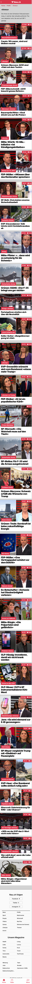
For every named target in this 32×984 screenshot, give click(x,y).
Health (4, 941)
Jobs (4, 965)
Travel (18, 950)
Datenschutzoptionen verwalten (9, 971)
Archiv (4, 930)
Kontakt (19, 965)
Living (18, 941)
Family (4, 947)
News (4, 912)
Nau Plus (19, 921)
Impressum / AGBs (22, 968)
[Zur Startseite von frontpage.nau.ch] (16, 2)
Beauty (4, 957)
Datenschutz (6, 968)
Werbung (5, 962)
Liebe (4, 944)
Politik (9, 5)
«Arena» (15, 5)
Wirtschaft (20, 918)
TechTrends (20, 953)
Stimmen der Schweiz (23, 924)
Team (18, 962)
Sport (4, 915)
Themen (19, 927)
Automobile (6, 953)
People (4, 918)
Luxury (19, 944)
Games (5, 924)
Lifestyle (5, 927)
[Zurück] (1, 2)
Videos (5, 921)
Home (3, 5)
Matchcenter (20, 915)
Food (18, 947)
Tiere (4, 950)
